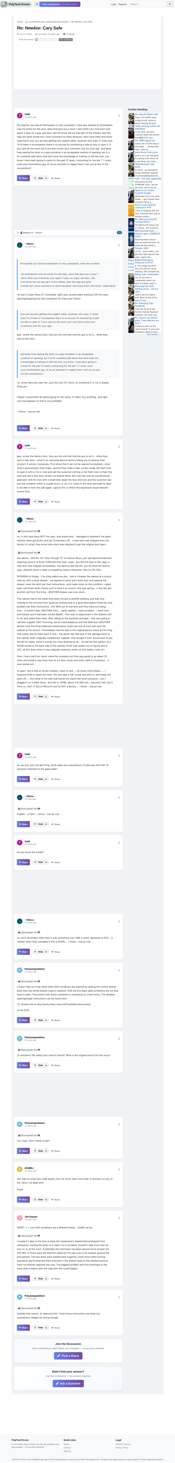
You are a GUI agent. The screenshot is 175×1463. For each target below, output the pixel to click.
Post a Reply (70, 1355)
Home (20, 22)
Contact (67, 1447)
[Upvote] (35, 178)
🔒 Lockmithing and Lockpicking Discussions (46, 22)
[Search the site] (170, 4)
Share (57, 178)
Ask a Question (70, 1383)
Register (123, 4)
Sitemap (67, 1451)
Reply (25, 178)
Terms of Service (123, 1444)
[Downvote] (46, 178)
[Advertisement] (89, 65)
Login (113, 4)
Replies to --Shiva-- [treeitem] (72, 232)
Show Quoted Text (29, 531)
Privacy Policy (122, 1447)
